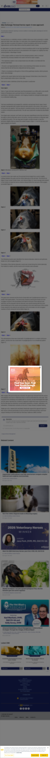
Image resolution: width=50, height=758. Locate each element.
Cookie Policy (19, 752)
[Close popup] (40, 367)
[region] (25, 752)
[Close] (47, 747)
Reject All (44, 755)
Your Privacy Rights (9, 755)
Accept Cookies (35, 755)
